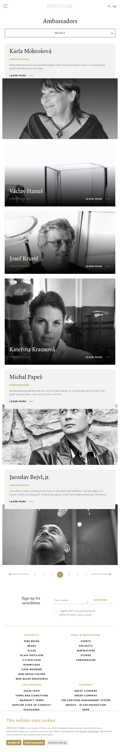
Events (86, 641)
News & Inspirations (86, 635)
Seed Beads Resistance (32, 678)
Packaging (32, 709)
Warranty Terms (32, 700)
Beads (32, 645)
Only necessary (34, 742)
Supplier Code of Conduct (31, 705)
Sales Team (32, 690)
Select (60, 33)
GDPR (86, 709)
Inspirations (86, 650)
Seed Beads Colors (31, 674)
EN (114, 6)
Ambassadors (86, 660)
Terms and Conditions (31, 695)
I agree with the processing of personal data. (77, 612)
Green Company (86, 695)
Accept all (14, 742)
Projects (86, 645)
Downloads (31, 664)
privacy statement (89, 731)
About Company (86, 690)
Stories (86, 655)
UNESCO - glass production (86, 705)
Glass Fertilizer (32, 655)
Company (86, 684)
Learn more (84, 614)
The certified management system (86, 700)
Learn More (18, 75)
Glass (32, 650)
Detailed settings (57, 742)
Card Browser (31, 669)
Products (32, 635)
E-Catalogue (31, 660)
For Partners (31, 684)
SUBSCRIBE (100, 600)
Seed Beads (32, 641)
